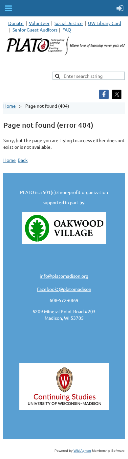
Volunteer (39, 23)
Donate (16, 23)
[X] (116, 94)
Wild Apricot (82, 450)
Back (23, 160)
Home (9, 106)
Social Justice (68, 23)
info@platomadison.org (64, 276)
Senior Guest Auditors (34, 30)
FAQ (66, 30)
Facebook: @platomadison (64, 289)
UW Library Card (104, 23)
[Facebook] (104, 94)
